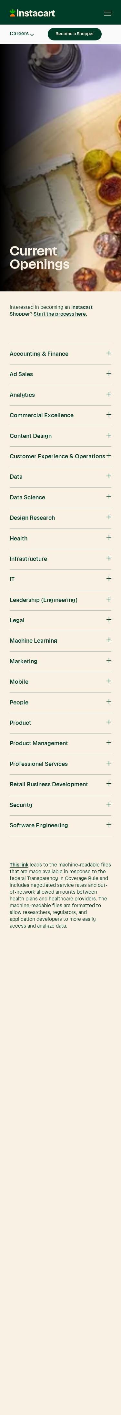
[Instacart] (33, 15)
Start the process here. (60, 314)
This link (19, 865)
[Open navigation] (104, 13)
